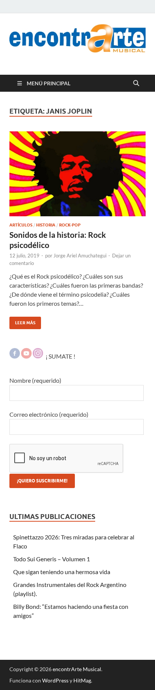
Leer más (22, 321)
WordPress (55, 680)
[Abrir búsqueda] (136, 83)
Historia (45, 225)
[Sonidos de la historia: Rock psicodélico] (77, 173)
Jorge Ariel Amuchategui (79, 256)
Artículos (20, 225)
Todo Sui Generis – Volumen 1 (51, 558)
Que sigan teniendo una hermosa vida (61, 571)
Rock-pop (70, 225)
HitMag (82, 680)
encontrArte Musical (77, 669)
